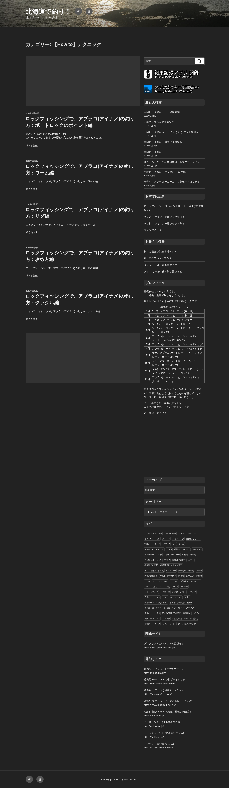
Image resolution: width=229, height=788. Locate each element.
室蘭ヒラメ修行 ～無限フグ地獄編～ (164, 142)
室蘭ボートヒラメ (152, 618)
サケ (174, 544)
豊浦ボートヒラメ (152, 613)
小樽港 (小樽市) (189, 555)
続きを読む (32, 145)
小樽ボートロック (182, 549)
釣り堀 (181, 576)
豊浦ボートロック (152, 597)
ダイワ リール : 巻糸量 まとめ (160, 264)
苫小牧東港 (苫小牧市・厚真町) (176, 613)
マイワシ (184, 586)
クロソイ (166, 539)
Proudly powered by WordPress (119, 779)
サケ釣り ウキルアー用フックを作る (164, 223)
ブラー (187, 597)
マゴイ (167, 560)
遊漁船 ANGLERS (172, 555)
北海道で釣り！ (48, 11)
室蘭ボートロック (152, 544)
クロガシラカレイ (160, 581)
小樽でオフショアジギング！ (160, 122)
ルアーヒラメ (178, 608)
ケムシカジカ (176, 597)
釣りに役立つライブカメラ (159, 258)
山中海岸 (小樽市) (194, 576)
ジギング (192, 592)
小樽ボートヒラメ (152, 624)
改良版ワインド (152, 230)
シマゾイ (166, 544)
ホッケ (147, 581)
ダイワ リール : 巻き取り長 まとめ (163, 271)
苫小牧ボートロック (153, 555)
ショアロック (178, 539)
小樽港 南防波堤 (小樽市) (171, 565)
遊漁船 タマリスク (168, 576)
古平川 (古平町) (169, 624)
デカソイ (174, 581)
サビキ (175, 586)
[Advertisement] (83, 81)
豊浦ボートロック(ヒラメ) (155, 602)
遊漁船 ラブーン (193, 539)
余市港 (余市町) (179, 592)
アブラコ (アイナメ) (187, 533)
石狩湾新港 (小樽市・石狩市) (185, 618)
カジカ (165, 597)
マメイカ (196, 613)
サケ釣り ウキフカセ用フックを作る (164, 217)
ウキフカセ (197, 549)
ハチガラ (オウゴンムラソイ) (157, 586)
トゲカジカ (165, 592)
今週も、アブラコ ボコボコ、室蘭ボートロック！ (172, 181)
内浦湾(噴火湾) (151, 576)
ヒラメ (169, 549)
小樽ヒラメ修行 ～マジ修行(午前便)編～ (166, 171)
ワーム (181, 544)
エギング (166, 618)
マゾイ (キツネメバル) (154, 549)
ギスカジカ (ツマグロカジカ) (157, 608)
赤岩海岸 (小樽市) (186, 570)
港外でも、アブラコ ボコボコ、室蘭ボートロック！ (173, 161)
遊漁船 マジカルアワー (190, 581)
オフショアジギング (187, 624)
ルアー (191, 560)
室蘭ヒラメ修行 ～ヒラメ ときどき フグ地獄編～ (171, 132)
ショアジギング (151, 592)
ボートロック (170, 533)
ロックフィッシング (153, 533)
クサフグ (190, 608)
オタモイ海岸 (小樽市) (154, 570)
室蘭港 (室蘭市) (179, 560)
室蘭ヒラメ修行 (152, 152)
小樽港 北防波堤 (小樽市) (181, 602)
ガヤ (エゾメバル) (152, 539)
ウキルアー (171, 570)
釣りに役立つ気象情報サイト (160, 251)
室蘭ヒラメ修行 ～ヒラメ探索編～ (163, 112)
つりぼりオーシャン (153, 560)
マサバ (199, 570)
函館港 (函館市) (151, 565)
